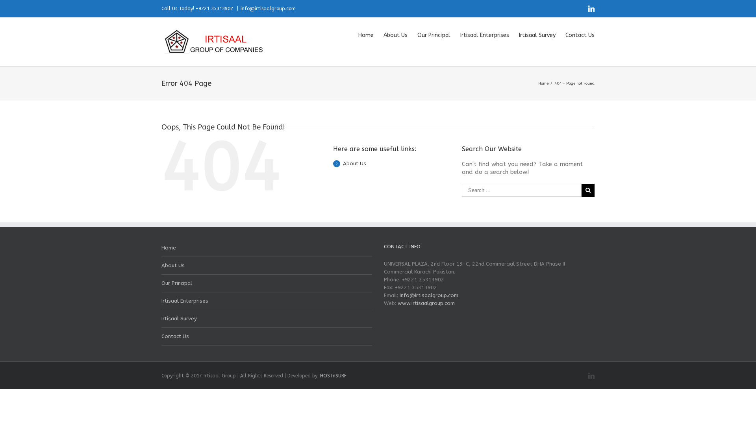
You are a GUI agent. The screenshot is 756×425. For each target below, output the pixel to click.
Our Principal (176, 283)
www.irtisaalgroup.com (426, 303)
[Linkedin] (591, 9)
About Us (354, 163)
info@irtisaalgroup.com (268, 8)
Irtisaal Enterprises (184, 301)
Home (168, 248)
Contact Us (175, 336)
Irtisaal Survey (179, 319)
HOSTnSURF (333, 376)
